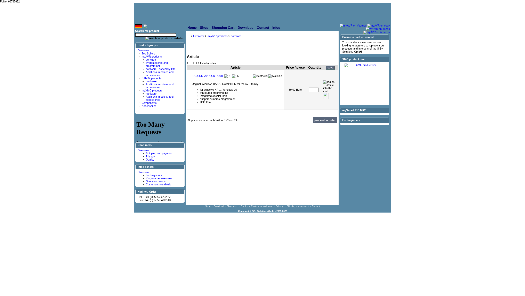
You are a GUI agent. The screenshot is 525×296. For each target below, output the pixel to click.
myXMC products (152, 90)
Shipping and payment (159, 153)
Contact (316, 206)
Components (149, 102)
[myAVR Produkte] (252, 13)
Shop (207, 206)
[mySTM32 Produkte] (361, 13)
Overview (143, 50)
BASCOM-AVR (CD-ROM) (207, 75)
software (151, 59)
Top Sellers (148, 53)
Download (219, 206)
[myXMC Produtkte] (304, 13)
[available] (275, 76)
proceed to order (325, 120)
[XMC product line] (364, 103)
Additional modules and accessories (159, 74)
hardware (151, 81)
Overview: (144, 150)
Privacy (150, 156)
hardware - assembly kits (161, 69)
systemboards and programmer (157, 64)
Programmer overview (159, 178)
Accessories (149, 106)
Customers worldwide (158, 184)
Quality (150, 159)
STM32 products (151, 78)
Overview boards (156, 181)
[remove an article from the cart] (326, 96)
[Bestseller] (260, 76)
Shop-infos (232, 206)
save (330, 67)
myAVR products (152, 56)
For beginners (154, 175)
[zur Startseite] (179, 13)
